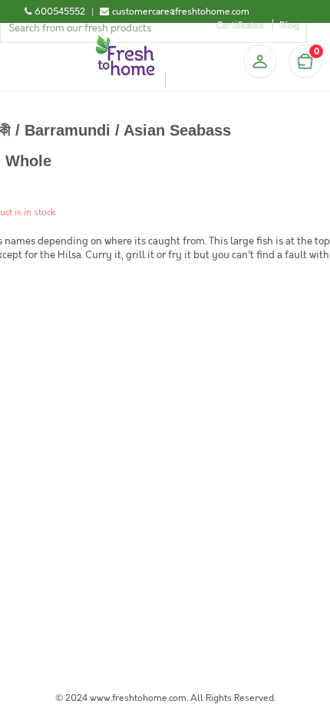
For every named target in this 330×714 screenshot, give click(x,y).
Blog (289, 25)
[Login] (259, 61)
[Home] (125, 41)
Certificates (240, 25)
